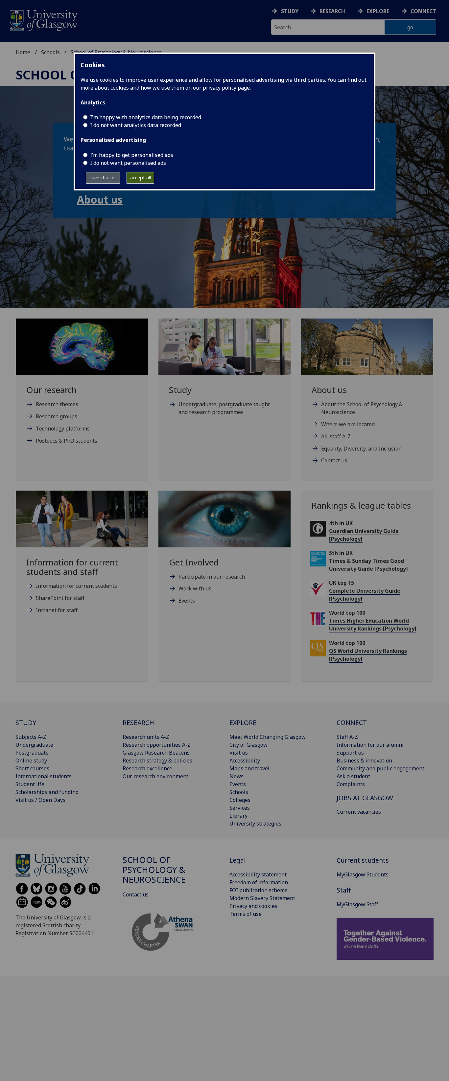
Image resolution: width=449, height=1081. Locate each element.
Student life (29, 784)
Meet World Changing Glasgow (267, 736)
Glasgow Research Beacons (156, 752)
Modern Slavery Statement (262, 898)
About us (100, 199)
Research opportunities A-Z (157, 744)
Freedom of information (258, 882)
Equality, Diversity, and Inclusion (361, 448)
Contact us (334, 460)
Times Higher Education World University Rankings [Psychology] (372, 624)
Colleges (239, 800)
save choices (103, 177)
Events (186, 600)
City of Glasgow (248, 744)
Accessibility (244, 760)
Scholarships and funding (47, 792)
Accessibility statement (258, 874)
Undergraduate (34, 744)
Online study (31, 760)
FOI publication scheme (258, 890)
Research (332, 11)
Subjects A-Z (30, 736)
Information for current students (76, 585)
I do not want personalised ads (128, 162)
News (236, 776)
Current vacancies (359, 811)
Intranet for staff (57, 610)
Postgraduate (32, 752)
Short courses (32, 768)
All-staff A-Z (336, 436)
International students (43, 776)
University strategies (255, 823)
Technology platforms (63, 428)
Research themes (57, 404)
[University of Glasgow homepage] (43, 19)
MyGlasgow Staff (357, 904)
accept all (140, 177)
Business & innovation (364, 760)
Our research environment (155, 776)
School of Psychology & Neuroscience (154, 869)
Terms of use (245, 913)
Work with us (194, 588)
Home (23, 52)
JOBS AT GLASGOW (365, 797)
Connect (423, 11)
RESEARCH (138, 722)
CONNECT (352, 722)
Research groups (56, 416)
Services (239, 807)
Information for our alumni (370, 744)
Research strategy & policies (157, 760)
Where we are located (348, 424)
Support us (350, 752)
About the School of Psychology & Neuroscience (362, 408)
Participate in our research (211, 576)
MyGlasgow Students (363, 874)
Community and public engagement (380, 768)
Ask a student (353, 776)
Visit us (238, 752)
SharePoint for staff (60, 598)
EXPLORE (242, 722)
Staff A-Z (347, 736)
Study (289, 11)
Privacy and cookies (253, 906)
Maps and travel (249, 768)
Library (238, 815)
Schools (50, 52)
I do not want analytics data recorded (135, 125)
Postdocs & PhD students (66, 440)
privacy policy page (226, 87)
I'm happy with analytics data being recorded (145, 117)
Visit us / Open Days (40, 800)
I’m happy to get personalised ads (131, 155)
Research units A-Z (146, 736)
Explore (377, 11)
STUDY (25, 722)
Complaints (351, 784)
